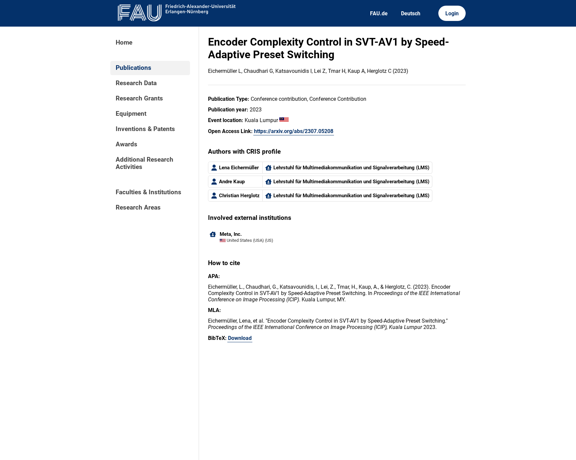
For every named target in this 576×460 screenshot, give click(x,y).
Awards (126, 144)
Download (240, 338)
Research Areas (138, 207)
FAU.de (379, 13)
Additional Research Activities (144, 163)
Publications (133, 68)
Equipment (131, 113)
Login (452, 13)
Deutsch (410, 13)
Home (124, 42)
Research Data (136, 83)
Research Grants (139, 98)
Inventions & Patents (145, 129)
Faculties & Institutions (148, 192)
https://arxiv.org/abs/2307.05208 (293, 131)
